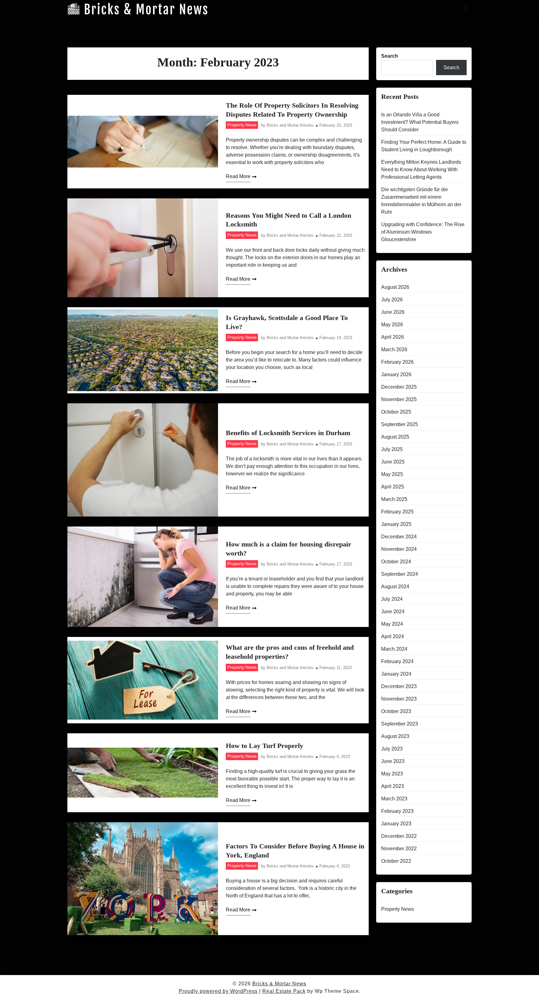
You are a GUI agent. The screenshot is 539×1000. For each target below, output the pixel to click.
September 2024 (399, 574)
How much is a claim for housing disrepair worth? (288, 548)
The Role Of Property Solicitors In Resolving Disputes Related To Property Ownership (292, 109)
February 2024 (397, 661)
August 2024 (395, 586)
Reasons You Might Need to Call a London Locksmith (288, 219)
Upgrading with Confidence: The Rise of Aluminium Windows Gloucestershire (422, 232)
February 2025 (397, 511)
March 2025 (394, 499)
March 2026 (394, 349)
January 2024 (396, 674)
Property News (241, 124)
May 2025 (392, 474)
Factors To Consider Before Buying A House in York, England (295, 850)
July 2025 (392, 449)
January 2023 (396, 823)
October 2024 (396, 561)
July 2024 (392, 599)
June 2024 (393, 611)
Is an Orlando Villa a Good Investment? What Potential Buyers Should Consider (420, 122)
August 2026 (395, 287)
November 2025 (399, 399)
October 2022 (396, 861)
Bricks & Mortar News (279, 983)
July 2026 (392, 299)
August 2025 (395, 436)
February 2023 (397, 811)
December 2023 (399, 686)
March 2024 (394, 649)
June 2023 (393, 761)
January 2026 (396, 374)
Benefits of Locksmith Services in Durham (288, 433)
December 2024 (399, 536)
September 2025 (399, 424)
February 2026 (397, 362)
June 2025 (393, 461)
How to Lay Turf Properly (264, 746)
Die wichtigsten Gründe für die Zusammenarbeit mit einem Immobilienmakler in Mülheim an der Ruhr (421, 201)
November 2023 (399, 698)
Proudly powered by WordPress (218, 991)
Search (389, 56)
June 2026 (393, 312)
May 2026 (392, 324)
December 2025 (399, 387)
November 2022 (399, 848)
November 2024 (399, 549)
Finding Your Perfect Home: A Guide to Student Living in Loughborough (423, 145)
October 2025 (396, 412)
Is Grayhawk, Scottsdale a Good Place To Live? (287, 322)
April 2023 (392, 786)
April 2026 (392, 337)
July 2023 (392, 748)
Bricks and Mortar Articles (290, 126)
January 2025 (396, 524)
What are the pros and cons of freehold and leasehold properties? (290, 651)
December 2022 (399, 836)
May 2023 (392, 773)
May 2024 (392, 624)
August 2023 (395, 736)
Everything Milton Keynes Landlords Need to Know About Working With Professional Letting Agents (421, 169)
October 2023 (396, 711)
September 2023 (399, 723)
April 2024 (392, 636)
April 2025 (392, 486)
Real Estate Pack (284, 991)
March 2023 (394, 798)
